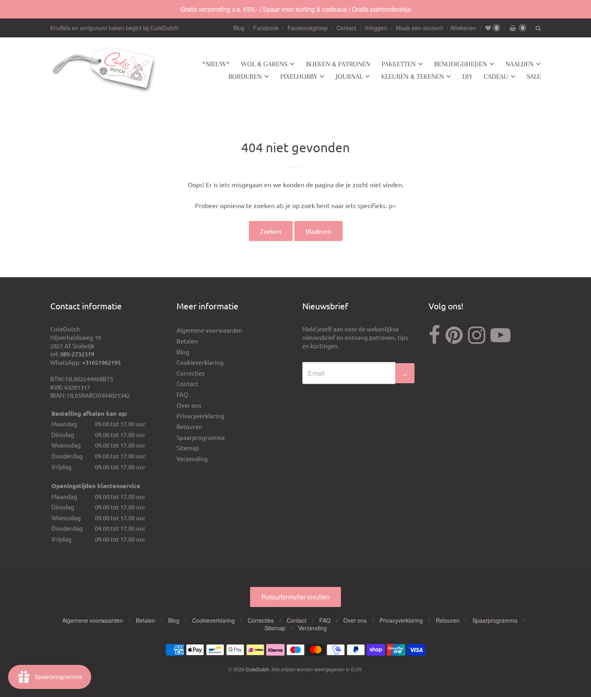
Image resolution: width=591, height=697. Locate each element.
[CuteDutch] (104, 70)
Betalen (187, 341)
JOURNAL (349, 76)
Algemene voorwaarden (209, 330)
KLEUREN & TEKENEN (412, 76)
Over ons (188, 405)
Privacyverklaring (200, 415)
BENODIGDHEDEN (460, 64)
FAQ (182, 394)
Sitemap (187, 448)
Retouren (189, 426)
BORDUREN (245, 76)
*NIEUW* (216, 64)
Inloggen (376, 28)
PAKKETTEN (399, 64)
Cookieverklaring (200, 362)
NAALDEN (519, 64)
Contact (346, 28)
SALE (534, 76)
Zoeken (270, 231)
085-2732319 (77, 354)
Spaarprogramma (200, 437)
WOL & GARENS (264, 64)
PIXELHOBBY (298, 76)
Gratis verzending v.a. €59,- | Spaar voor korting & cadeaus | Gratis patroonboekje (295, 9)
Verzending (192, 458)
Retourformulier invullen (295, 596)
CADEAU (496, 76)
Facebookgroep (307, 28)
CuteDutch (257, 669)
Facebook (266, 28)
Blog (238, 28)
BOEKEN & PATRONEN (338, 64)
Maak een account (419, 28)
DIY (467, 76)
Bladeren (318, 231)
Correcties (190, 373)
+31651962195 (101, 362)
